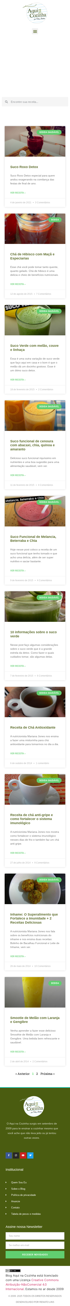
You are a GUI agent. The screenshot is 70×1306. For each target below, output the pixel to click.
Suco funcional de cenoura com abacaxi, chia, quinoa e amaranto (32, 445)
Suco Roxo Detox (24, 167)
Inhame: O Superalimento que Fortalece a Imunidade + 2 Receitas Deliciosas (34, 918)
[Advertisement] (35, 66)
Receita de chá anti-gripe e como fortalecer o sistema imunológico (31, 819)
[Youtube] (23, 1155)
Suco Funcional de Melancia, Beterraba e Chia (33, 539)
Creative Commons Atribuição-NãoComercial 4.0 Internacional (32, 1284)
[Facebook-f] (9, 1155)
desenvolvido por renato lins (35, 1302)
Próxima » (48, 1074)
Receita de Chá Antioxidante (32, 727)
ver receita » (18, 192)
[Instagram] (16, 1155)
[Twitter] (30, 1155)
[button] (35, 31)
